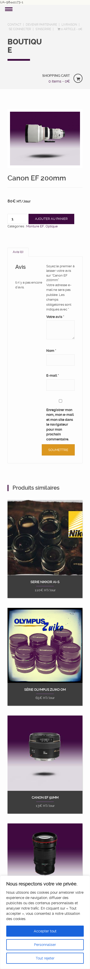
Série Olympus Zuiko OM (45, 689)
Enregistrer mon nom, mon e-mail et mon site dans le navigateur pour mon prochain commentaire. (60, 424)
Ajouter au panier (51, 219)
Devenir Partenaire (41, 24)
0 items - (59, 81)
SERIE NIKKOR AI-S (45, 582)
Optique (52, 226)
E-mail (52, 375)
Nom (51, 351)
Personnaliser (45, 945)
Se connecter (20, 29)
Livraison (69, 24)
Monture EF (35, 226)
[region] (45, 922)
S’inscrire (43, 29)
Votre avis (55, 317)
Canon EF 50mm (45, 797)
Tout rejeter (45, 958)
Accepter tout (45, 931)
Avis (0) (18, 252)
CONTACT (14, 24)
